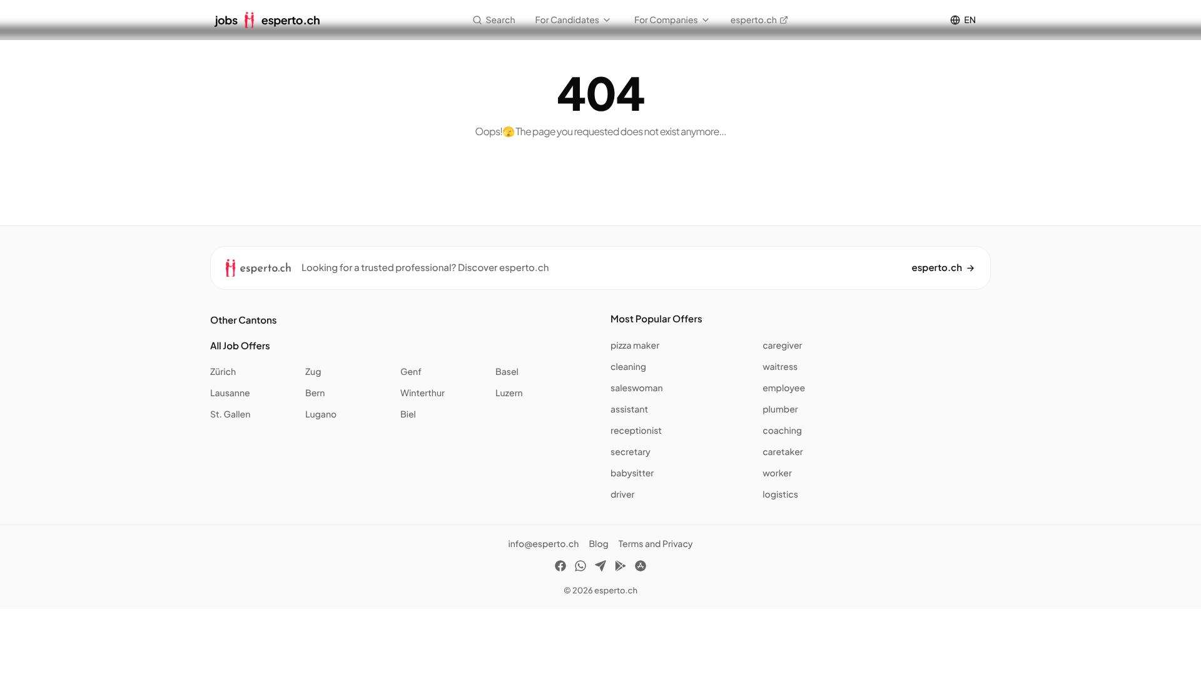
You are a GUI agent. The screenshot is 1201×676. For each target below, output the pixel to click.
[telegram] (600, 567)
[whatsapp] (580, 567)
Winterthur (422, 393)
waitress (780, 366)
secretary (631, 452)
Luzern (509, 393)
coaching (782, 430)
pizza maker (635, 345)
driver (622, 494)
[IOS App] (640, 567)
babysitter (632, 473)
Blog (598, 544)
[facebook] (560, 567)
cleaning (628, 366)
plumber (780, 409)
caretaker (783, 452)
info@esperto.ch (543, 544)
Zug (313, 371)
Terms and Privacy (656, 544)
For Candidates (567, 20)
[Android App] (620, 567)
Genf (411, 371)
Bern (315, 393)
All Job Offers (240, 346)
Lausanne (230, 393)
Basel (507, 371)
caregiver (782, 345)
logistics (780, 494)
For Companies (666, 20)
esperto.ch (754, 20)
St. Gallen (230, 414)
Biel (408, 414)
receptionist (636, 430)
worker (777, 473)
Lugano (321, 414)
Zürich (223, 371)
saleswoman (637, 388)
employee (784, 388)
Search (500, 20)
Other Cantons (243, 320)
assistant (629, 409)
